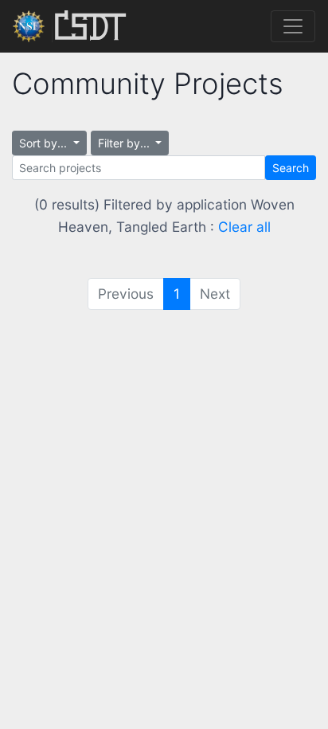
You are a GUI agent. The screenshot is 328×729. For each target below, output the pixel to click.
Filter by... (125, 143)
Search (290, 167)
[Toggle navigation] (293, 26)
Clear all (244, 226)
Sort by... (44, 143)
